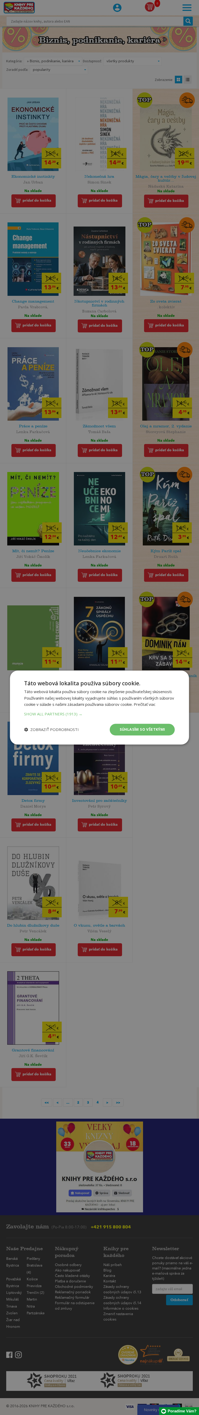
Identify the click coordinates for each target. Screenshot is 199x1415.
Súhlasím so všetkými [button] (142, 729)
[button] (99, 714)
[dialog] (99, 707)
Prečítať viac (144, 704)
